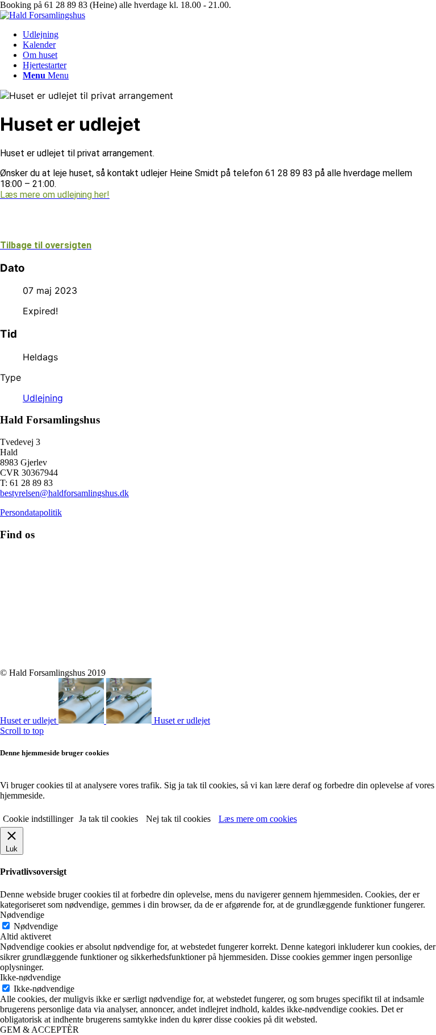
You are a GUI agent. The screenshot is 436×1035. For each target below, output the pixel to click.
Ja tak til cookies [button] (108, 819)
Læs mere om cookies (258, 819)
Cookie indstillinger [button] (38, 819)
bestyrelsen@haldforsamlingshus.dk (64, 493)
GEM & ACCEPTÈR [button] (39, 1029)
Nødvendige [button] (22, 915)
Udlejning (43, 398)
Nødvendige (36, 926)
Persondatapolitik (31, 512)
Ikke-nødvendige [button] (30, 977)
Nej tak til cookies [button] (178, 819)
